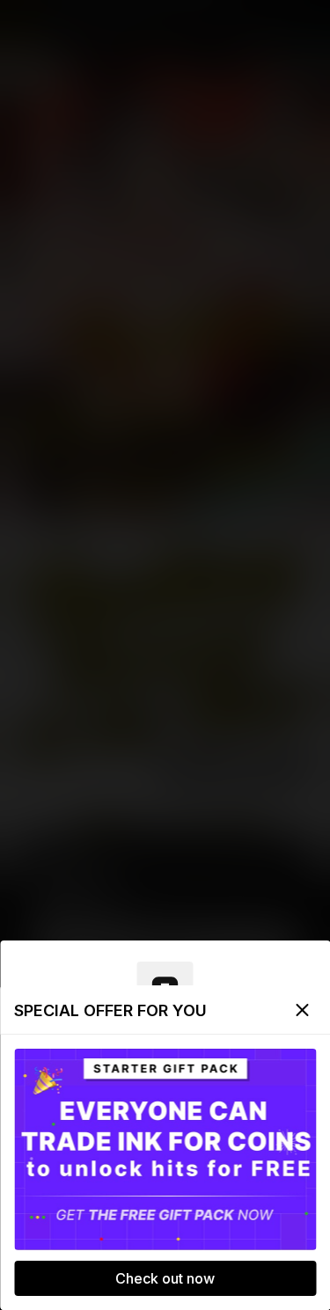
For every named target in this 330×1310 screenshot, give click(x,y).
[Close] (302, 1010)
